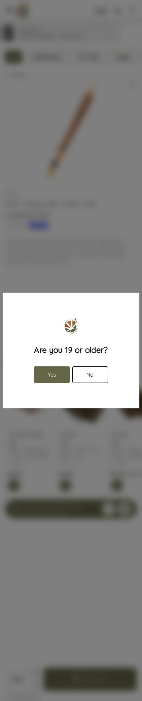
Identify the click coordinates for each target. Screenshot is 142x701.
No (90, 374)
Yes (52, 374)
